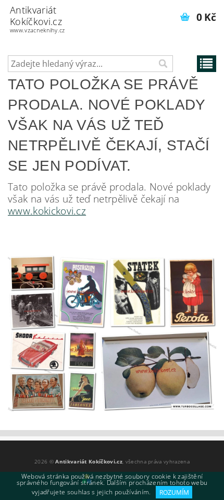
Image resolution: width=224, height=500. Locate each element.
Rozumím (174, 492)
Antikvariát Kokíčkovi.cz (37, 19)
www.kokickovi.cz (47, 210)
